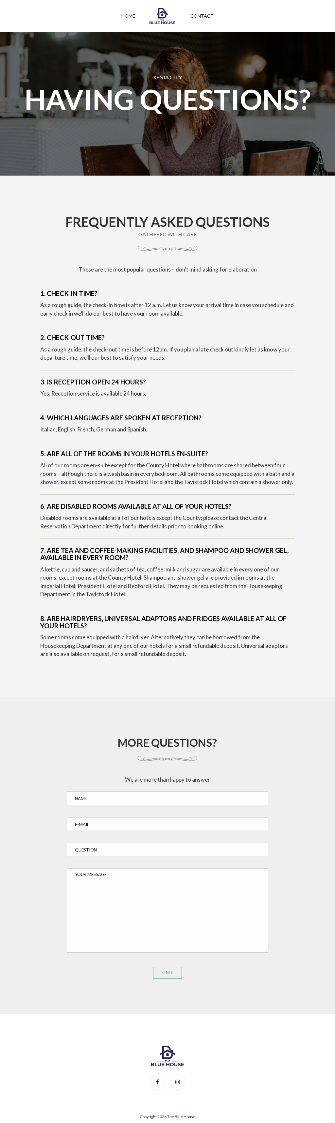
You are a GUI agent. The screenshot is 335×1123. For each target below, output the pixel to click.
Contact (202, 16)
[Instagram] (177, 1081)
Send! (167, 972)
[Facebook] (157, 1081)
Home (128, 16)
